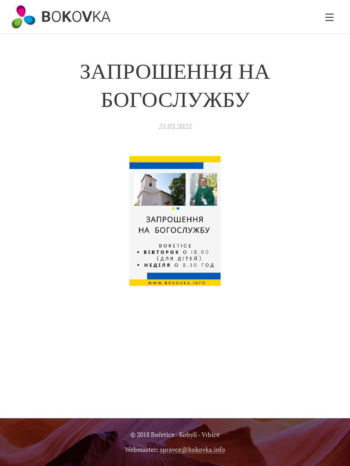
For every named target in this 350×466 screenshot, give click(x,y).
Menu (329, 17)
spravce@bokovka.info (192, 449)
